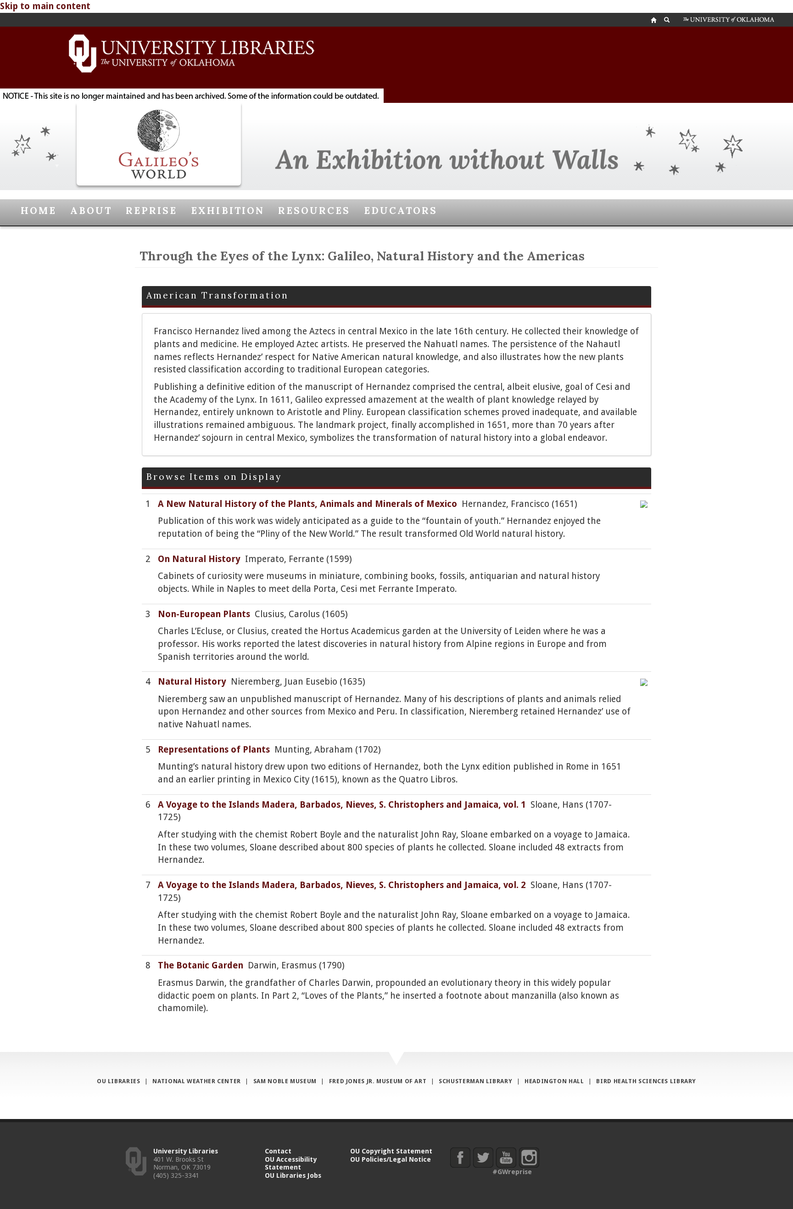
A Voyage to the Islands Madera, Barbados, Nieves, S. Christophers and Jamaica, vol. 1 (342, 804)
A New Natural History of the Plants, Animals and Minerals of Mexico (307, 504)
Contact (278, 1151)
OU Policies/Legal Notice (390, 1159)
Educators (400, 210)
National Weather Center (196, 1081)
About (91, 210)
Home (38, 210)
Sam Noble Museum (285, 1081)
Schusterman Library (475, 1081)
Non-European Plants (204, 614)
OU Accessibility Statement (291, 1163)
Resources (314, 210)
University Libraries (185, 1151)
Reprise (151, 210)
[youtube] (506, 1157)
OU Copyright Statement (391, 1151)
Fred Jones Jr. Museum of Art (378, 1081)
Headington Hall (554, 1081)
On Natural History (199, 559)
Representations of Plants (214, 749)
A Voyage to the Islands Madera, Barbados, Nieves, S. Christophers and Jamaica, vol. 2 (342, 885)
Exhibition (227, 210)
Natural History (192, 681)
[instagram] (529, 1157)
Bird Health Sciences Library (646, 1081)
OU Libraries (118, 1081)
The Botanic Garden (200, 965)
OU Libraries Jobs (293, 1175)
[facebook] (460, 1157)
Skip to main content (45, 6)
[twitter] (483, 1157)
